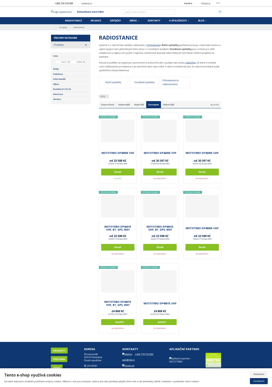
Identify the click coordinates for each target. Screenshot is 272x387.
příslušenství (154, 45)
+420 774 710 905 (143, 354)
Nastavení (258, 374)
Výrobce (57, 99)
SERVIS (56, 367)
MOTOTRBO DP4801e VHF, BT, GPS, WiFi (117, 303)
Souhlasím (258, 381)
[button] (217, 3)
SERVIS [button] (133, 20)
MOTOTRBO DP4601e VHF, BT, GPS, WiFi (117, 228)
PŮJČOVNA (59, 359)
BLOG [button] (201, 20)
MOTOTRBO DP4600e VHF (160, 153)
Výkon (56, 84)
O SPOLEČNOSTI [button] (178, 20)
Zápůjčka (191, 62)
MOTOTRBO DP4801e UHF (160, 303)
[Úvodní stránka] (61, 11)
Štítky (56, 69)
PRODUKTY (59, 350)
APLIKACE (96, 20)
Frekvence (58, 74)
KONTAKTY (154, 20)
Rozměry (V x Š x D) (62, 89)
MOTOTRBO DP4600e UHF (202, 153)
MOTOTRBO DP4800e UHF (202, 228)
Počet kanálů (59, 79)
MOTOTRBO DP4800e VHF (117, 153)
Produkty (59, 44)
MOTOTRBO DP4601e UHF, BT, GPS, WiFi (159, 228)
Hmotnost (58, 94)
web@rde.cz (128, 359)
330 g (102, 96)
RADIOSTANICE (73, 20)
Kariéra (188, 3)
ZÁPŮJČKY (115, 20)
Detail (117, 171)
